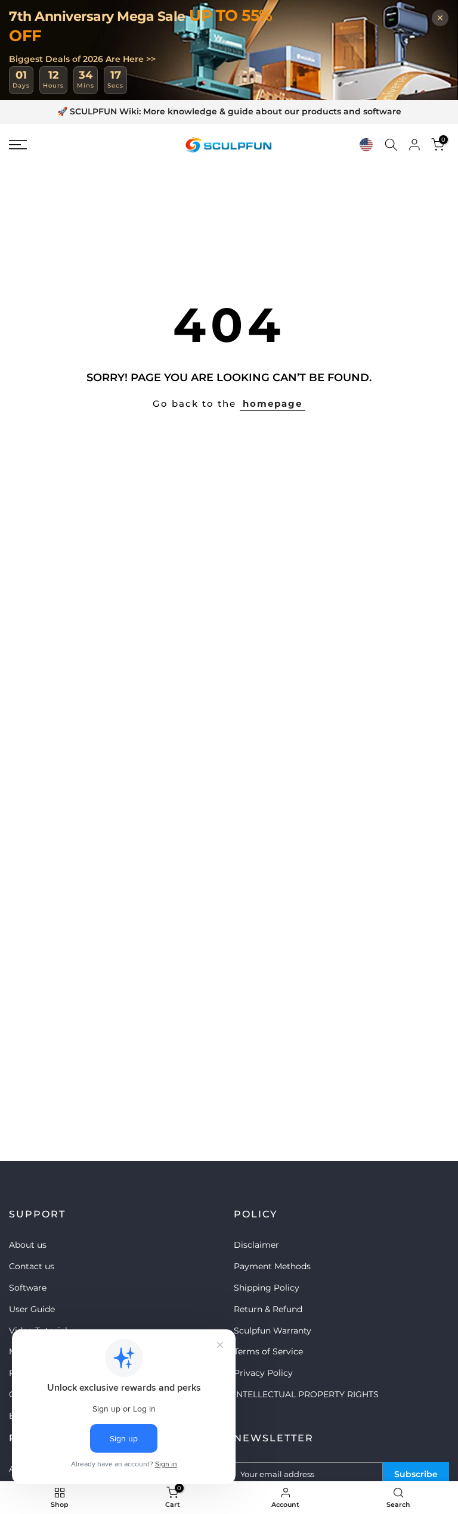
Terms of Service (268, 1351)
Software (28, 1287)
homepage (272, 403)
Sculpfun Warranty (272, 1330)
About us (28, 1244)
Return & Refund (268, 1309)
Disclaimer (256, 1244)
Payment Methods (272, 1266)
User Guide (32, 1309)
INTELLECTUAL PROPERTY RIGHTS (306, 1394)
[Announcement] (229, 112)
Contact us (31, 1266)
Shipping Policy (266, 1287)
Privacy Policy (263, 1372)
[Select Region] (366, 144)
